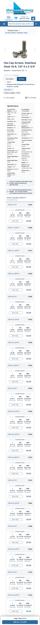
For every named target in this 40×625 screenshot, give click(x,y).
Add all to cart (20, 622)
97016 (30, 251)
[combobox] (21, 24)
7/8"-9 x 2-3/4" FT (13, 365)
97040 (30, 342)
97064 (30, 434)
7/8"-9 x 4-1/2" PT (13, 503)
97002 (30, 205)
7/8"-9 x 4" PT (12, 480)
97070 (30, 457)
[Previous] (5, 49)
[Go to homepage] (20, 7)
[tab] (10, 79)
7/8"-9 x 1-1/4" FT (13, 228)
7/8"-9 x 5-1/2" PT (13, 549)
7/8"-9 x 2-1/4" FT (13, 319)
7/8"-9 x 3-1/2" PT (13, 434)
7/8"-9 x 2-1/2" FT (13, 342)
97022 (30, 274)
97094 (30, 549)
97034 (30, 319)
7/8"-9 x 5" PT (12, 526)
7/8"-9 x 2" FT (12, 296)
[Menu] (4, 24)
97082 (30, 503)
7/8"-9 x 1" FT (12, 205)
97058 (30, 411)
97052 (30, 388)
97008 (30, 228)
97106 (30, 595)
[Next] (34, 49)
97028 (30, 296)
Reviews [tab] (21, 79)
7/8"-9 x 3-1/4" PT (13, 411)
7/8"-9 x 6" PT (12, 572)
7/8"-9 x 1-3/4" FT (13, 274)
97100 (30, 572)
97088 (30, 526)
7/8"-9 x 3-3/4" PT (13, 457)
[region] (20, 49)
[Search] (36, 24)
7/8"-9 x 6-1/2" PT (13, 595)
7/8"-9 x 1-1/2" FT (13, 251)
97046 (30, 365)
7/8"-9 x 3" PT (12, 388)
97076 (30, 480)
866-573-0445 (24, 18)
